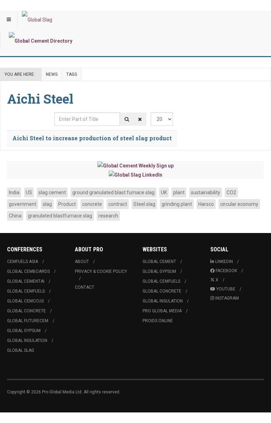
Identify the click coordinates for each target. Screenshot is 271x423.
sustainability (205, 192)
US (29, 192)
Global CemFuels (26, 291)
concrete (92, 204)
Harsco (206, 204)
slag (47, 204)
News (52, 74)
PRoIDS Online (158, 320)
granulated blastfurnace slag (60, 216)
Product (67, 204)
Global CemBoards (28, 271)
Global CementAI (25, 281)
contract (117, 204)
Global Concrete (26, 310)
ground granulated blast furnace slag (113, 192)
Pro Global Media (162, 310)
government (22, 204)
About (82, 261)
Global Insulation (27, 340)
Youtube (225, 289)
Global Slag (20, 350)
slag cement (52, 192)
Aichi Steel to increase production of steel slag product (92, 138)
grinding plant (177, 204)
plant (179, 192)
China (15, 216)
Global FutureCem (27, 320)
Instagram (227, 298)
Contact (84, 287)
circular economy (239, 204)
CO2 (231, 192)
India (14, 192)
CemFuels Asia (22, 261)
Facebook (226, 270)
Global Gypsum (24, 330)
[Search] (127, 119)
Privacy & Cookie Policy (101, 271)
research (108, 216)
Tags (71, 74)
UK (164, 192)
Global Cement (159, 261)
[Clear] (139, 119)
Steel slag (144, 204)
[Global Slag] (37, 19)
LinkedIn (224, 261)
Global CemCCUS (25, 301)
